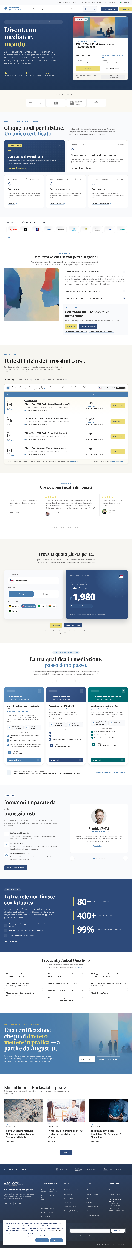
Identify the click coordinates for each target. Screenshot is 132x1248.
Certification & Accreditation (57, 9)
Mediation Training (36, 9)
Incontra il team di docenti (16, 868)
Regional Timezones (47, 1208)
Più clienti (7, 238)
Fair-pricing (91, 9)
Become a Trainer (92, 1207)
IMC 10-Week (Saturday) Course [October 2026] (45, 448)
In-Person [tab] (39, 379)
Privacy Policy (57, 1230)
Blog (93, 2)
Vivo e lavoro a (14, 574)
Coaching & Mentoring (71, 1211)
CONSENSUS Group (92, 1215)
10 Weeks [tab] (8, 379)
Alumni (105, 2)
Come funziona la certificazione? (76, 331)
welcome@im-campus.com (116, 1211)
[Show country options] (56, 580)
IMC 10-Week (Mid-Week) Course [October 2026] (45, 433)
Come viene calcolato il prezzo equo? (101, 331)
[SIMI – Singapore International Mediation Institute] (76, 103)
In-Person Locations (47, 1204)
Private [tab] (21, 594)
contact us (78, 967)
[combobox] (35, 580)
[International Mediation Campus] (13, 9)
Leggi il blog (10, 1141)
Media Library (86, 2)
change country (73, 461)
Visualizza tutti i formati (108, 1059)
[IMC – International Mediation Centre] (36, 103)
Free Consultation (109, 9)
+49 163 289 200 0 (114, 1208)
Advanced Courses (47, 1212)
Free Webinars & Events (63, 2)
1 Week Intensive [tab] (24, 379)
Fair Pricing (67, 1202)
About (99, 2)
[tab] (52, 527)
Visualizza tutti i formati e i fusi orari (86, 76)
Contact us (112, 1190)
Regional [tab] (51, 379)
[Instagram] (11, 1203)
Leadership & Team (92, 1194)
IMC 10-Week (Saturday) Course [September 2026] (46, 418)
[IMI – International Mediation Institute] (56, 103)
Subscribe (116, 1230)
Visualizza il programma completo (35, 410)
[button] (94, 858)
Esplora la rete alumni (12, 941)
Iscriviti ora (87, 68)
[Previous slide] (72, 858)
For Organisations (46, 1216)
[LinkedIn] (6, 1203)
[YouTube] (20, 1203)
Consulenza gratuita (112, 68)
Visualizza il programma (113, 76)
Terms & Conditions (118, 1244)
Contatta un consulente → (117, 461)
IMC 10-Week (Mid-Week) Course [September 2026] (47, 404)
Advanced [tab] (61, 379)
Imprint (98, 1244)
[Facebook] (15, 1203)
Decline (56, 1240)
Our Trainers (76, 9)
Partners (112, 2)
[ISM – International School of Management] (96, 103)
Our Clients (89, 1202)
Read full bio (99, 846)
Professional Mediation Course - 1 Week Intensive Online (49, 1198)
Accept (42, 1240)
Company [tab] (46, 594)
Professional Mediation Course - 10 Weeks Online (49, 1191)
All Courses (76, 2)
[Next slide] (125, 858)
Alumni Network (69, 1198)
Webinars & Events (70, 1207)
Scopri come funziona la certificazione (109, 772)
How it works (48, 389)
